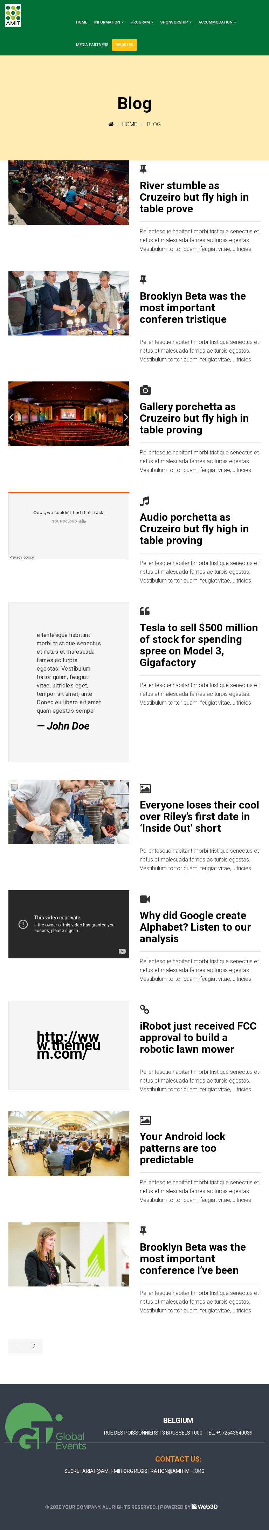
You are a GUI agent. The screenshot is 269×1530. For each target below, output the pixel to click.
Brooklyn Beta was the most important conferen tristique (193, 307)
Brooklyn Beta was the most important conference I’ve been (193, 1258)
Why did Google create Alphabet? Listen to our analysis (195, 927)
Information (107, 22)
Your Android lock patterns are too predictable (182, 1148)
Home (81, 22)
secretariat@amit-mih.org (98, 1471)
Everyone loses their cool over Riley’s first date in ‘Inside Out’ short (199, 816)
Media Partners (92, 44)
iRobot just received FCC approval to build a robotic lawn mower (198, 1037)
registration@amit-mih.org (169, 1471)
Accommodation (216, 22)
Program (140, 22)
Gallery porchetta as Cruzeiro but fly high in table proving (194, 418)
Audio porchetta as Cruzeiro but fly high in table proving (194, 528)
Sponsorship (174, 22)
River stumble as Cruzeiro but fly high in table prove (194, 197)
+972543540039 (234, 1433)
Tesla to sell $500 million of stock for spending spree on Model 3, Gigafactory (199, 644)
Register (124, 44)
